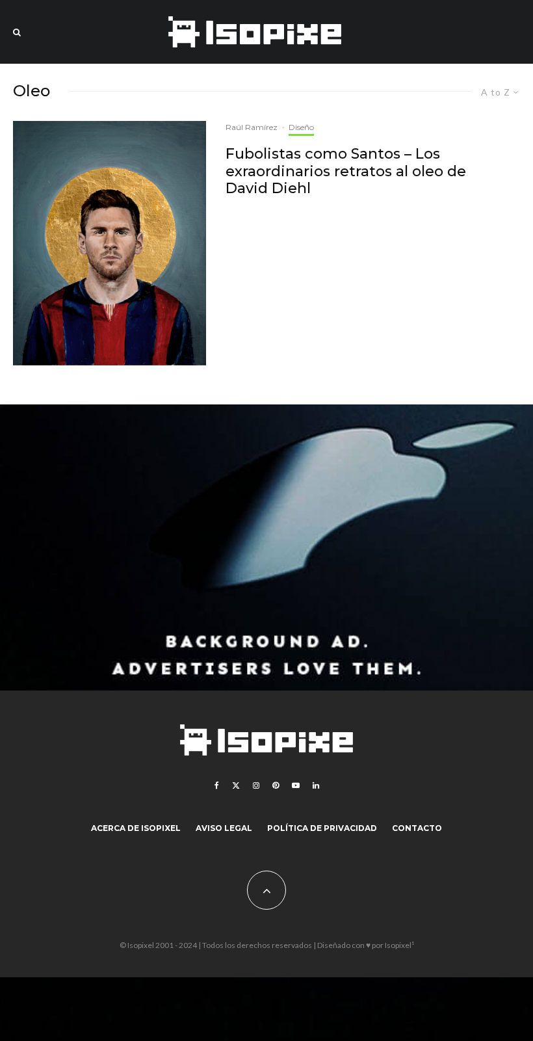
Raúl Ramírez (252, 127)
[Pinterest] (275, 785)
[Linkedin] (316, 785)
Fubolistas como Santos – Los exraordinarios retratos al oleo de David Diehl (346, 171)
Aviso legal (224, 828)
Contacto (417, 828)
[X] (236, 785)
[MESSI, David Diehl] (109, 243)
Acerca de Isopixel (136, 828)
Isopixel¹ (399, 945)
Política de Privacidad (322, 828)
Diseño (301, 127)
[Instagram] (256, 785)
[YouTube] (295, 785)
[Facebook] (217, 785)
